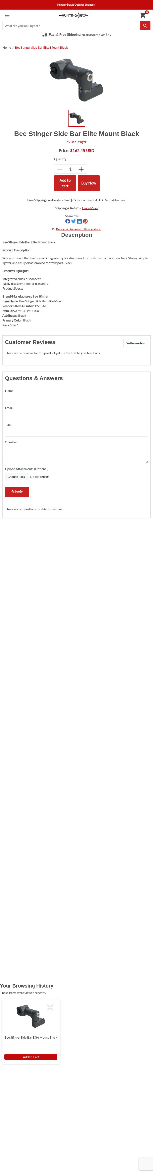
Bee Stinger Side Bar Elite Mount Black (41, 47)
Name (9, 390)
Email (9, 408)
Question (11, 442)
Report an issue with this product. (78, 229)
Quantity (60, 159)
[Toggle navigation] (7, 15)
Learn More (90, 208)
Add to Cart (31, 1057)
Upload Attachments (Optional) (26, 469)
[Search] (145, 25)
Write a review (136, 343)
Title (8, 425)
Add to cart (65, 183)
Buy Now (88, 183)
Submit (17, 492)
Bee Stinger (78, 142)
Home (6, 47)
